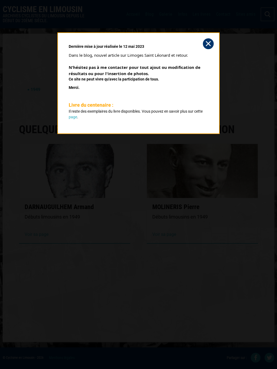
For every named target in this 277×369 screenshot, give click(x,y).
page (73, 117)
